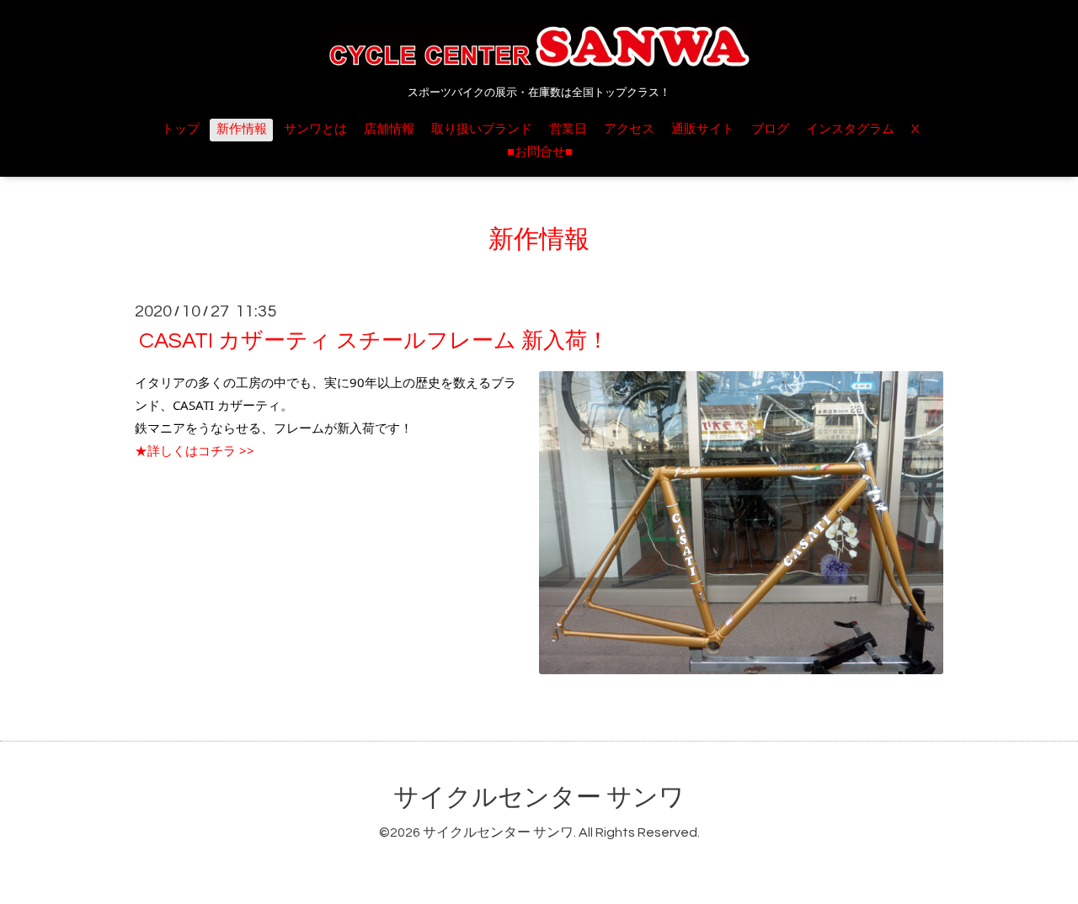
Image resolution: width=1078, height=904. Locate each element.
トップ (181, 129)
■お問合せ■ (540, 152)
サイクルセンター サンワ (539, 797)
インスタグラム (850, 129)
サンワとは (315, 129)
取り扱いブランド (481, 129)
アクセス (629, 129)
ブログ (770, 129)
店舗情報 (389, 129)
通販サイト (702, 129)
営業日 (568, 129)
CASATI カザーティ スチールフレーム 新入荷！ (374, 341)
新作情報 (241, 129)
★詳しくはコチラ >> (194, 450)
